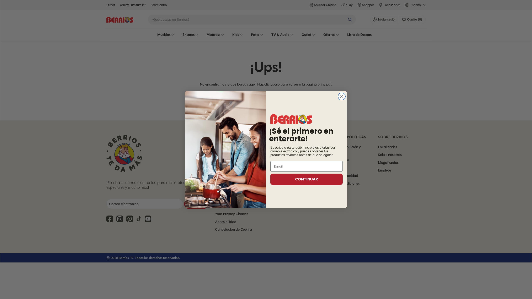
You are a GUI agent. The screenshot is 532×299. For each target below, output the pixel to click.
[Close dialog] (341, 96)
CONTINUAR (306, 179)
